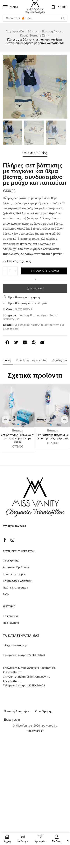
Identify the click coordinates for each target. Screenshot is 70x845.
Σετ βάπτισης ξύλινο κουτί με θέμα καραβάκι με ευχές (17, 438)
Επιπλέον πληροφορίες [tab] (31, 360)
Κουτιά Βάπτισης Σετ (33, 35)
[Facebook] (5, 540)
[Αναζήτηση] (63, 18)
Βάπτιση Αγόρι (51, 31)
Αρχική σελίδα (15, 31)
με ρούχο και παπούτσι (29, 324)
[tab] (31, 360)
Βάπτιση (33, 31)
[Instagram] (12, 540)
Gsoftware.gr (35, 731)
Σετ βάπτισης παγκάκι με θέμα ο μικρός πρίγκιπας (52, 437)
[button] (10, 7)
